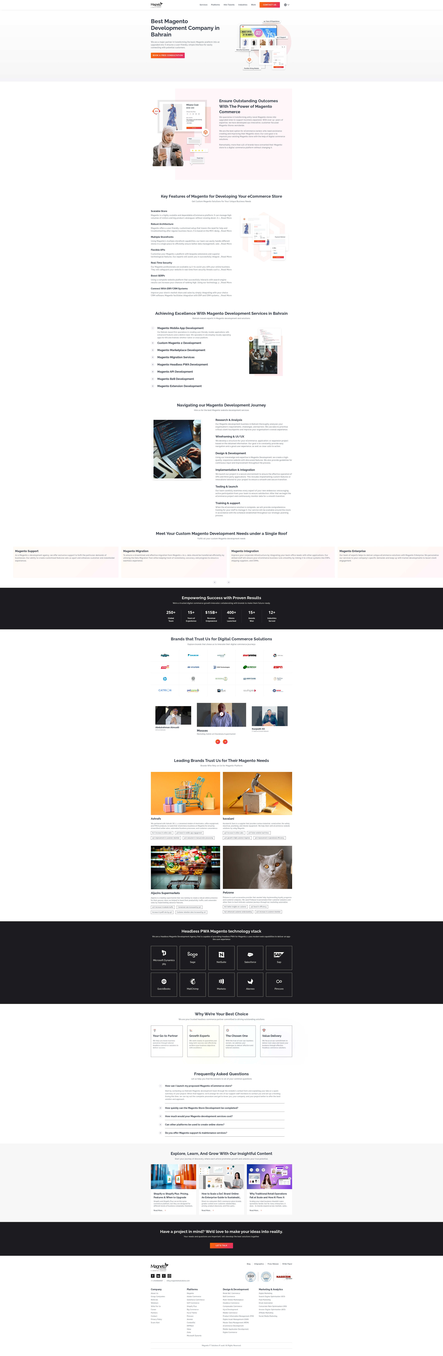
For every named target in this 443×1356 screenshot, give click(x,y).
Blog (248, 1264)
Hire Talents (229, 5)
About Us (154, 1293)
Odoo (189, 1329)
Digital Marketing (265, 1293)
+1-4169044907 (157, 1281)
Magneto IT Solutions (210, 1345)
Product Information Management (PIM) (238, 1316)
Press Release (273, 1264)
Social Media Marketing (268, 1316)
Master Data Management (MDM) (236, 1323)
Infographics (259, 1264)
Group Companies (158, 1296)
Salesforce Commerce (195, 1300)
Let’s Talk (221, 1245)
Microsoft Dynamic (194, 1336)
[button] (215, 583)
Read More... (158, 1210)
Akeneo (190, 1319)
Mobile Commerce (230, 1313)
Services (203, 5)
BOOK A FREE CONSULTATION (168, 55)
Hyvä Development (230, 1309)
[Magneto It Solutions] (157, 5)
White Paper (287, 1264)
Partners (154, 1313)
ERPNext (190, 1326)
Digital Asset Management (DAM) (236, 1319)
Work (253, 5)
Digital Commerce (230, 1332)
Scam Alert (155, 1323)
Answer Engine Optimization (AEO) (272, 1309)
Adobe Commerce (194, 1296)
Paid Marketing (265, 1300)
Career (153, 1309)
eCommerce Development (233, 1326)
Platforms (215, 5)
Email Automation (266, 1303)
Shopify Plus (192, 1306)
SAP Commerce (193, 1303)
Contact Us (269, 5)
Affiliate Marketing (266, 1313)
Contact (154, 1316)
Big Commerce (193, 1309)
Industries (242, 5)
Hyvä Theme (192, 1313)
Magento (190, 1293)
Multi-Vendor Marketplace (233, 1300)
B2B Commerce (229, 1296)
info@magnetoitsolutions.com (178, 1281)
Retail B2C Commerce (231, 1293)
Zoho (189, 1332)
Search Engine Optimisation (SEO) (272, 1296)
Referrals (154, 1300)
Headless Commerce (231, 1303)
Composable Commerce (232, 1306)
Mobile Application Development (236, 1329)
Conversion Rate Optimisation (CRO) (273, 1306)
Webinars (154, 1303)
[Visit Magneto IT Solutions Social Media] (153, 1276)
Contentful (191, 1323)
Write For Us (156, 1306)
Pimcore (190, 1316)
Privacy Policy (156, 1319)
